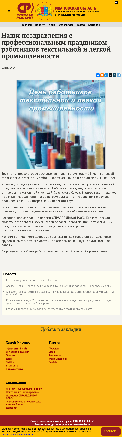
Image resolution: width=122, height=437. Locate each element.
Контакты (94, 24)
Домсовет (11, 407)
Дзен (9, 358)
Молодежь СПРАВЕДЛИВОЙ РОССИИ (22, 397)
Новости (40, 24)
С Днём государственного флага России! (30, 281)
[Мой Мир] (106, 75)
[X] (110, 75)
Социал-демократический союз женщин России (23, 403)
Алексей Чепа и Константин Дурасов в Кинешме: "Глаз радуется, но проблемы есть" (57, 286)
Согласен (111, 431)
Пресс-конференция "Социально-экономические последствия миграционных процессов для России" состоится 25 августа (59, 302)
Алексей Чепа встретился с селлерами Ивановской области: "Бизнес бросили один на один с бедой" (58, 293)
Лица (52, 24)
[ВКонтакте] (98, 75)
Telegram (11, 355)
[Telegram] (119, 75)
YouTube (53, 362)
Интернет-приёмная (17, 352)
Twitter (10, 362)
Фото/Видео (66, 24)
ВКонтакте (12, 365)
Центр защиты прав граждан (22, 392)
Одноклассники (14, 369)
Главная (27, 24)
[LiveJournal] (114, 75)
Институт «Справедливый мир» (24, 388)
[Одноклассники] (102, 75)
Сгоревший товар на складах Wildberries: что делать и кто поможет (47, 309)
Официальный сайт (16, 348)
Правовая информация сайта (17, 434)
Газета (81, 24)
